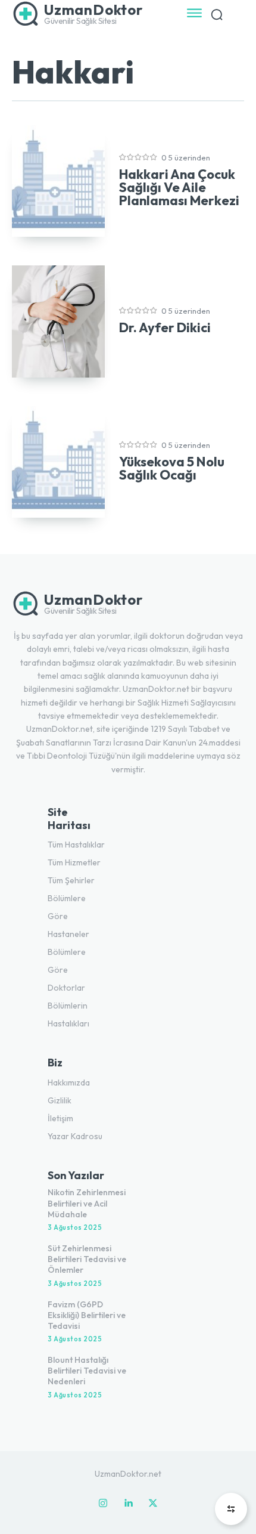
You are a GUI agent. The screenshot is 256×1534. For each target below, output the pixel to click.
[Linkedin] (128, 1503)
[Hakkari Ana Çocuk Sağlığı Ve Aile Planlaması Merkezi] (58, 181)
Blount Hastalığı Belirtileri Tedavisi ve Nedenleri (87, 1370)
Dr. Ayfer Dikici (165, 327)
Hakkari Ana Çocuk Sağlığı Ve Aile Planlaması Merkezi (179, 187)
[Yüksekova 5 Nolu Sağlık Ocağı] (58, 462)
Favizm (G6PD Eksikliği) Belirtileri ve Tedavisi (87, 1315)
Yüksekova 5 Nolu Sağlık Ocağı (171, 468)
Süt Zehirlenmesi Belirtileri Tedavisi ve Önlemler (87, 1259)
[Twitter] (153, 1503)
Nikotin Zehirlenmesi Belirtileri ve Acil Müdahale (87, 1203)
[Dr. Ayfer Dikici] (58, 321)
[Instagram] (103, 1503)
